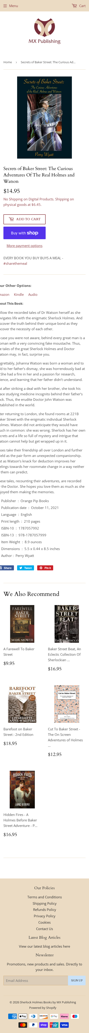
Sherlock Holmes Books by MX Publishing (48, 1002)
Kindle (19, 294)
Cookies (44, 922)
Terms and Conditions (44, 897)
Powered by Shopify (42, 1008)
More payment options (24, 245)
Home (7, 62)
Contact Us (44, 928)
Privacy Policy (44, 916)
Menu (13, 5)
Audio (32, 294)
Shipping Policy (45, 903)
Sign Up (77, 980)
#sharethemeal (15, 263)
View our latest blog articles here (44, 946)
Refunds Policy (44, 909)
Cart (82, 5)
